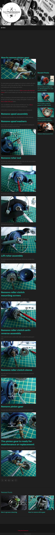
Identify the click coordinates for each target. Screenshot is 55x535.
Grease (31, 104)
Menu (4, 27)
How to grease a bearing (9, 512)
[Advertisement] (27, 42)
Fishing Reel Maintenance (23, 530)
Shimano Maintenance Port (45, 134)
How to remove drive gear (7, 101)
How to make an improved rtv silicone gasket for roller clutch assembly (45, 88)
